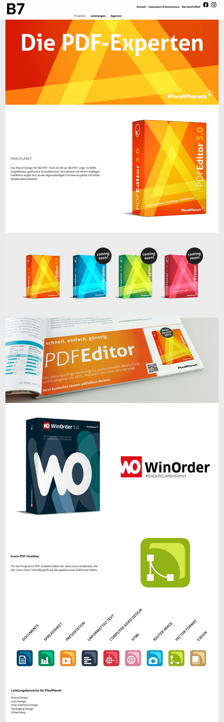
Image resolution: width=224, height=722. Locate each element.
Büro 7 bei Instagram (213, 4)
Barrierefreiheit (191, 6)
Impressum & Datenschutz (164, 6)
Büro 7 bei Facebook (205, 4)
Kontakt (141, 6)
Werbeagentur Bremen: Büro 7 (15, 10)
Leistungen (98, 15)
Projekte (80, 15)
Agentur (116, 15)
